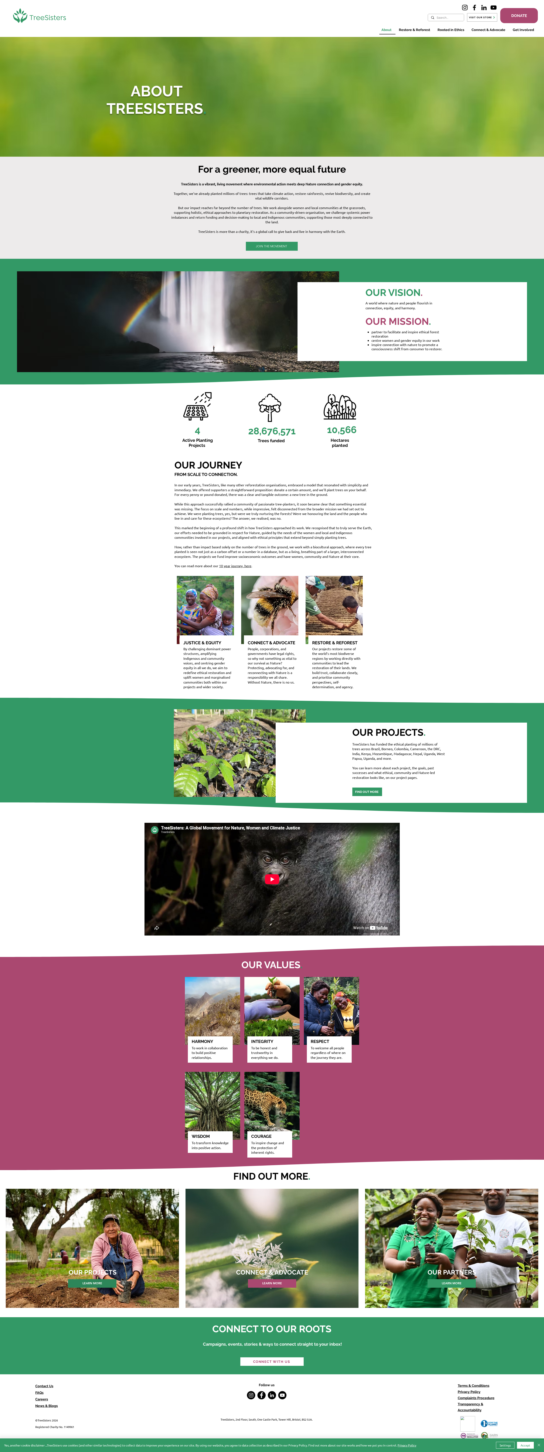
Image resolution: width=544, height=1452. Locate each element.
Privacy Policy (469, 1392)
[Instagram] (465, 7)
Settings (505, 1445)
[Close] (538, 1445)
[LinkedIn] (484, 7)
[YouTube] (493, 7)
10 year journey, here (235, 566)
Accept (525, 1445)
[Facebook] (474, 7)
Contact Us (44, 1386)
